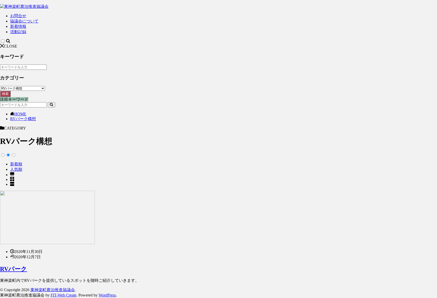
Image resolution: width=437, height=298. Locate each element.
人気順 (16, 169)
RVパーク (13, 269)
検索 (5, 94)
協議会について (24, 21)
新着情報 (18, 26)
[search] (51, 105)
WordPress (107, 295)
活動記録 (18, 32)
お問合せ (18, 16)
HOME (20, 114)
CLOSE (10, 46)
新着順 (16, 164)
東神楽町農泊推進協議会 (52, 290)
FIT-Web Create (63, 295)
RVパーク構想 (23, 119)
